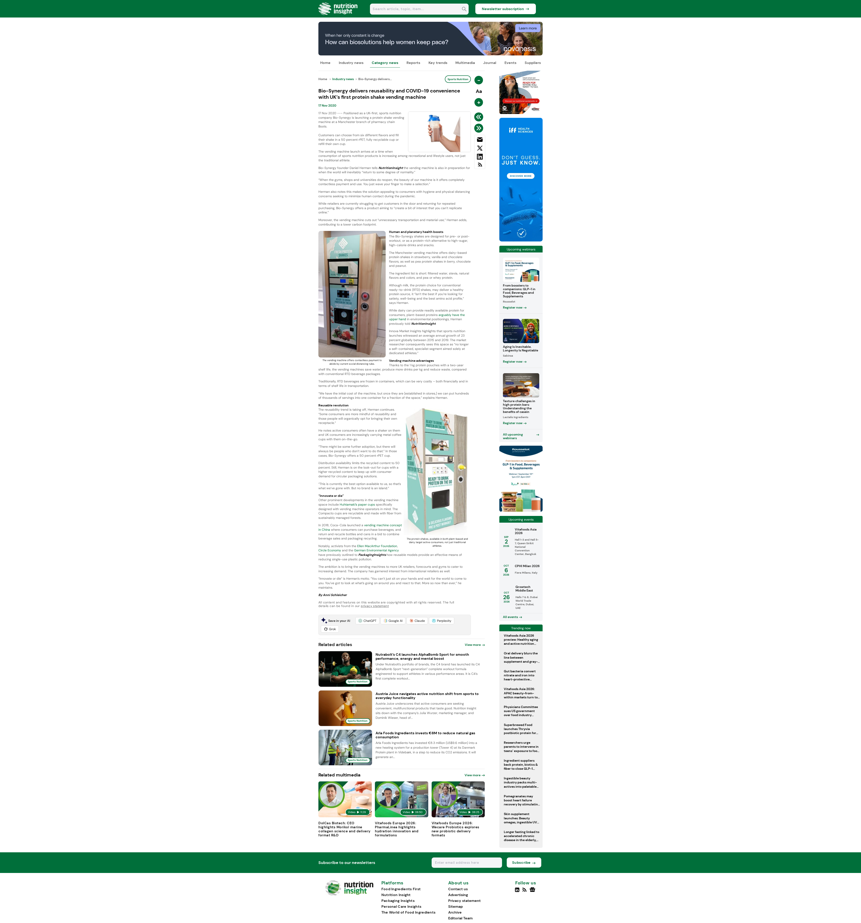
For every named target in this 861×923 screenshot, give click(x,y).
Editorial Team (460, 918)
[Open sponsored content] (430, 54)
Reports (413, 63)
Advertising (458, 895)
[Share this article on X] (479, 149)
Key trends (437, 63)
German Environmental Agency (376, 550)
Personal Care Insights (401, 906)
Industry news (351, 63)
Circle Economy (329, 550)
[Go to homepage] (349, 894)
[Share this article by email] (479, 140)
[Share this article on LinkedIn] (479, 157)
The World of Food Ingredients (408, 912)
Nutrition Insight (396, 895)
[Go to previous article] (479, 116)
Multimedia (465, 63)
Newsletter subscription (503, 9)
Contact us (458, 889)
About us (458, 883)
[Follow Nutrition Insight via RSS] (525, 891)
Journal (489, 63)
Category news (385, 63)
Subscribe (521, 862)
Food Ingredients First (401, 889)
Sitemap (455, 906)
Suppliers (533, 63)
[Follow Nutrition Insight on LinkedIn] (517, 891)
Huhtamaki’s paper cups (357, 504)
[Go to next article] (479, 128)
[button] (367, 620)
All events (510, 617)
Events (510, 63)
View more (473, 645)
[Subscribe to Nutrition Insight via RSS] (479, 166)
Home (325, 63)
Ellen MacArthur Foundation (377, 546)
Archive (455, 912)
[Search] (464, 9)
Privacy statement (464, 901)
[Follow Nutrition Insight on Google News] (533, 891)
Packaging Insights (398, 901)
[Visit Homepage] (338, 16)
